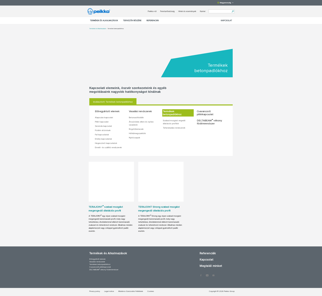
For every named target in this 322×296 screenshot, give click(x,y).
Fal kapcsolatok (102, 134)
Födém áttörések (103, 130)
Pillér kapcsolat (102, 122)
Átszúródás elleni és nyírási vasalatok (141, 123)
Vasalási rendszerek (140, 111)
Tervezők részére (132, 20)
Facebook (201, 274)
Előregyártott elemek (107, 111)
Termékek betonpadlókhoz (116, 28)
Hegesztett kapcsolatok (106, 143)
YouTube (207, 274)
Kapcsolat (226, 20)
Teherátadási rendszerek (174, 128)
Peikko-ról (152, 11)
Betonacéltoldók (136, 117)
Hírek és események (187, 11)
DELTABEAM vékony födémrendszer (209, 122)
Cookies (150, 291)
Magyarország (225, 3)
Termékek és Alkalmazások (104, 20)
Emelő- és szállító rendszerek (108, 147)
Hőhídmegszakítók (137, 133)
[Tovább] (232, 11)
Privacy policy (94, 291)
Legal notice (109, 291)
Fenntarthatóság (167, 11)
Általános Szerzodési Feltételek (130, 291)
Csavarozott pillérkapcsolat (205, 113)
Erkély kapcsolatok (103, 139)
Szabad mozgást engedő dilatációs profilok (174, 122)
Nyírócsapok (134, 137)
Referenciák (153, 20)
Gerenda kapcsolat (103, 126)
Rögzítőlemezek (136, 129)
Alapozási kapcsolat (104, 117)
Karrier (203, 11)
